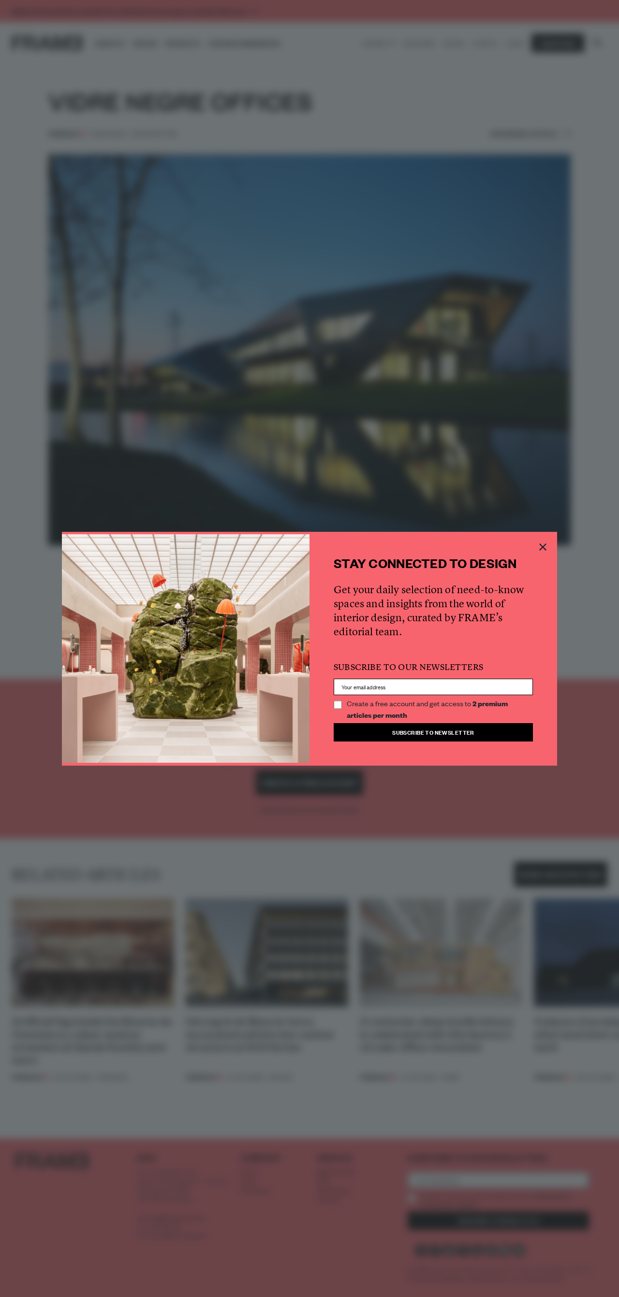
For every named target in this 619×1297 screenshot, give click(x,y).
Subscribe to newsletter (433, 732)
